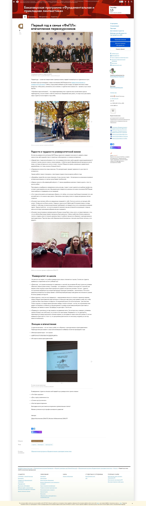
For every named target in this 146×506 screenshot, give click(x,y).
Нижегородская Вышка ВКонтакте (119, 134)
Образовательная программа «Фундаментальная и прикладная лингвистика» (51, 451)
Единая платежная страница (24, 491)
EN (122, 1)
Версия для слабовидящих (24, 485)
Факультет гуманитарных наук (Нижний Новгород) (66, 468)
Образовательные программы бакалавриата (43, 468)
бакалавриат (41, 444)
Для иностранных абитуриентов (120, 44)
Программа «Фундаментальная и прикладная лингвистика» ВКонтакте (118, 128)
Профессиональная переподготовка (48, 487)
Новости (115, 468)
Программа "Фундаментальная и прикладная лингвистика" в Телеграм (118, 131)
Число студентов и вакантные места (120, 57)
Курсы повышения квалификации (47, 485)
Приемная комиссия (120, 39)
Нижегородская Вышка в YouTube (119, 138)
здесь (98, 503)
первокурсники (48, 444)
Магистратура (43, 478)
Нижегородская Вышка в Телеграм (120, 136)
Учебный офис (113, 92)
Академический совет (117, 65)
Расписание (114, 63)
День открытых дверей (115, 12)
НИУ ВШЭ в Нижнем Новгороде (25, 468)
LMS (86, 478)
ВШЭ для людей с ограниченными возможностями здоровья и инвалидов (26, 488)
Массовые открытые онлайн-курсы (116, 482)
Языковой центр (44, 491)
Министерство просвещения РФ (115, 480)
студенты (34, 444)
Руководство (21, 478)
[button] (32, 121)
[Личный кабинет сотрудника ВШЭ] (128, 1)
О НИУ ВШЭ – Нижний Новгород (25, 476)
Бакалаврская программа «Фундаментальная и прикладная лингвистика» (59, 9)
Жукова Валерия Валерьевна (116, 87)
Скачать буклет (120, 49)
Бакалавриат (43, 476)
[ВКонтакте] (111, 144)
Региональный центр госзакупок (47, 490)
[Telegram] (113, 144)
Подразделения (21, 484)
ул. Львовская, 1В (114, 98)
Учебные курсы (115, 53)
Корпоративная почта (90, 476)
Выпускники (43, 493)
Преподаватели (115, 55)
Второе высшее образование (47, 480)
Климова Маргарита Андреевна (117, 76)
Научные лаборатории (68, 476)
